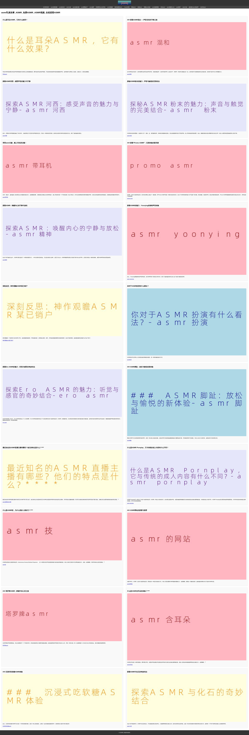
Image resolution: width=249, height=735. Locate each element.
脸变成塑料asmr (118, 7)
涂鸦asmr (140, 7)
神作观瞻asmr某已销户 (8, 340)
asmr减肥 (92, 7)
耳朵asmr (5, 74)
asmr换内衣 (62, 7)
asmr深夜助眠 (54, 7)
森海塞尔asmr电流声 (193, 7)
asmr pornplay (130, 503)
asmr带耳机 (5, 197)
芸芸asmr (163, 7)
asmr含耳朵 (130, 664)
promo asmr (130, 198)
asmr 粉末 (129, 135)
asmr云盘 (69, 7)
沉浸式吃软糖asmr (7, 726)
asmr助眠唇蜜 (155, 7)
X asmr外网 (126, 7)
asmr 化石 (129, 726)
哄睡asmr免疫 (147, 7)
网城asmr (133, 7)
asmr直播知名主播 (7, 502)
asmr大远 (185, 7)
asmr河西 (5, 135)
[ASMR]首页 (46, 7)
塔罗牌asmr (5, 645)
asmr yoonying (130, 279)
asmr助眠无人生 (170, 7)
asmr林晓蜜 (110, 7)
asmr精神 (5, 259)
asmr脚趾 (129, 440)
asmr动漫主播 (76, 7)
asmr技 (4, 564)
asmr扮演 (129, 359)
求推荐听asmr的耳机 (100, 7)
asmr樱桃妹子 (84, 7)
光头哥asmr (203, 7)
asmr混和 (129, 74)
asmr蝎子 (178, 7)
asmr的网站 (130, 584)
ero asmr (5, 422)
